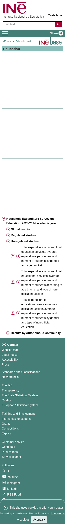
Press (5, 364)
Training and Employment (18, 413)
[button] (56, 33)
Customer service (13, 441)
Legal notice (10, 354)
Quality (6, 400)
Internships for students (16, 418)
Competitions (10, 428)
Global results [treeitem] (20, 229)
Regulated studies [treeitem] (23, 235)
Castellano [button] (55, 15)
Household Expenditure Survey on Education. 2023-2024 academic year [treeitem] (31, 221)
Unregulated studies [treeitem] (25, 241)
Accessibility (10, 359)
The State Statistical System (20, 395)
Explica (6, 433)
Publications (10, 451)
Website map (10, 349)
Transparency (10, 390)
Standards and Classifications (21, 372)
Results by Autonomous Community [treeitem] (36, 333)
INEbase (6, 41)
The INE (7, 385)
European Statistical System (20, 405)
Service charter (11, 456)
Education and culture (27, 41)
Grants (6, 423)
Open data (8, 446)
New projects (10, 376)
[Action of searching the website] (58, 24)
